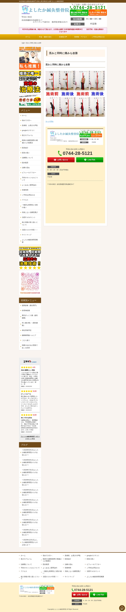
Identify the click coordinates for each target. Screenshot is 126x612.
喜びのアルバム (27, 135)
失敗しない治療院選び (30, 212)
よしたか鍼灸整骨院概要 (30, 241)
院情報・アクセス (80, 37)
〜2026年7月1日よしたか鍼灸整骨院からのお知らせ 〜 (30, 472)
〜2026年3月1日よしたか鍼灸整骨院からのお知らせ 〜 (30, 512)
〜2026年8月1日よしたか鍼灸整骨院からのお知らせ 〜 (30, 462)
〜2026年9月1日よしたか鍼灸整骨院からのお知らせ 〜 (30, 452)
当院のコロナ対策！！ (30, 230)
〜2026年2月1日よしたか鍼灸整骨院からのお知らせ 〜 (30, 522)
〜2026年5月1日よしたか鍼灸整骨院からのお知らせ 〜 (30, 492)
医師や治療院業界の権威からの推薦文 (30, 141)
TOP (23, 43)
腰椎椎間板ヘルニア (29, 335)
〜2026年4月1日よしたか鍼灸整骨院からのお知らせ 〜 (30, 502)
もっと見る (49, 121)
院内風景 (25, 163)
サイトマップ (26, 235)
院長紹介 (25, 148)
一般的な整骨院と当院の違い (30, 206)
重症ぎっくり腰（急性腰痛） (30, 317)
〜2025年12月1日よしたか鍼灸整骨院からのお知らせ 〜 (30, 542)
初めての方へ (26, 120)
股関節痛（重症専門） (30, 305)
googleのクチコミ (28, 130)
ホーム (27, 37)
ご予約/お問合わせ (98, 37)
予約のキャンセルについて (30, 179)
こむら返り (26, 340)
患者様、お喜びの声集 (30, 125)
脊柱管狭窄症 (26, 330)
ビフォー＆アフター (29, 172)
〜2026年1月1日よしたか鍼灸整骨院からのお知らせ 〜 (30, 532)
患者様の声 (63, 37)
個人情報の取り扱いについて (30, 223)
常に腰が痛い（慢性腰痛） (30, 324)
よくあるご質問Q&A (29, 185)
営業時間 (25, 190)
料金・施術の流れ (45, 37)
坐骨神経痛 (26, 310)
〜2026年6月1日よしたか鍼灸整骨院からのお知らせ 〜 (30, 482)
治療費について (27, 157)
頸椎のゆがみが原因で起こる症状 (30, 346)
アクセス (25, 200)
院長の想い (26, 153)
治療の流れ (26, 167)
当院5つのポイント (28, 217)
